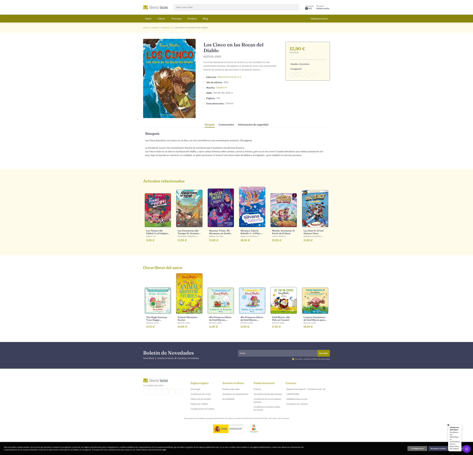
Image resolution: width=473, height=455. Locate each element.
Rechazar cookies (438, 448)
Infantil (155, 28)
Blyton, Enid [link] (212, 56)
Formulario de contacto (297, 404)
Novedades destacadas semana (268, 394)
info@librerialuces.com (296, 399)
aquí (164, 450)
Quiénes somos (319, 18)
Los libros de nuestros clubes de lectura (267, 408)
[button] (310, 7)
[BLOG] (165, 391)
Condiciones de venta (201, 394)
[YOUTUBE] (172, 391)
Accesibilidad (228, 399)
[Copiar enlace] (313, 74)
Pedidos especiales (231, 389)
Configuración (417, 448)
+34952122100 (292, 394)
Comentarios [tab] (226, 124)
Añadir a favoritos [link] (299, 64)
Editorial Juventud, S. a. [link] (229, 77)
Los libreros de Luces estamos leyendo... (267, 400)
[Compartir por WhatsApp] (302, 74)
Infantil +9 (167, 28)
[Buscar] (295, 7)
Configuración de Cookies (202, 409)
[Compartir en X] (297, 74)
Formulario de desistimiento (235, 394)
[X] (159, 391)
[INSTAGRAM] (152, 391)
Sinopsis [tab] (210, 124)
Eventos (257, 389)
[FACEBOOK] (146, 391)
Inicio (146, 28)
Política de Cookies (199, 404)
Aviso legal (195, 389)
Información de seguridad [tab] (253, 124)
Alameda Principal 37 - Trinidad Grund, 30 (305, 389)
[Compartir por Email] (308, 74)
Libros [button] (161, 18)
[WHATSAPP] (178, 391)
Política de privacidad (201, 399)
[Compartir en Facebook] (291, 74)
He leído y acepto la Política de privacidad (312, 359)
